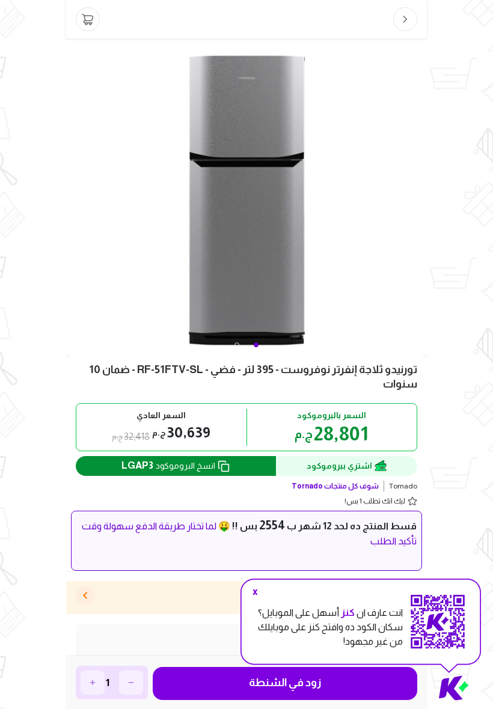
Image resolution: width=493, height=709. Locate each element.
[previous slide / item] (74, 198)
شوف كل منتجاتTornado (335, 486)
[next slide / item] (418, 198)
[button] (236, 344)
